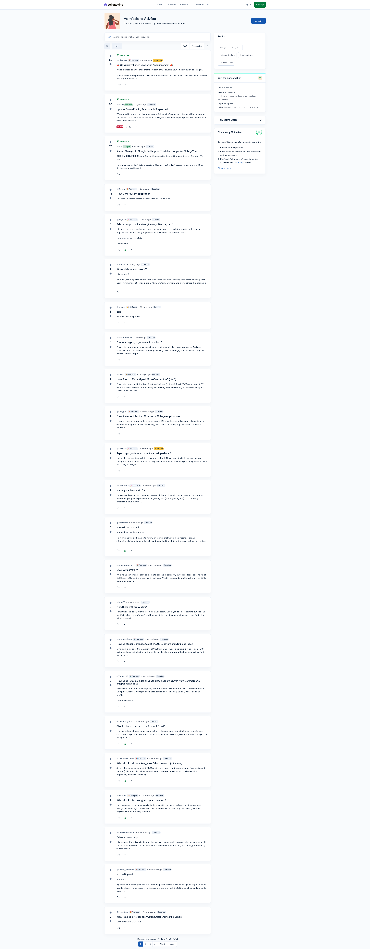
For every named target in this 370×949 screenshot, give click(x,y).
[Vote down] (110, 64)
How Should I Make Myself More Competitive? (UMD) (146, 379)
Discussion (197, 46)
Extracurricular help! (127, 837)
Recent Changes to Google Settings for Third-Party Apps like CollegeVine (156, 151)
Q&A (185, 46)
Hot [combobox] (116, 46)
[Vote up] (110, 56)
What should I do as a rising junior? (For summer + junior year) (149, 763)
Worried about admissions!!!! (132, 269)
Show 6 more (224, 168)
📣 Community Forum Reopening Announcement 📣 (144, 65)
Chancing (171, 4)
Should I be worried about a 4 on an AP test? (140, 726)
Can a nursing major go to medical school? (139, 342)
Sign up (260, 4)
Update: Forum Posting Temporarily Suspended (142, 109)
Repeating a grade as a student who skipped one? (143, 453)
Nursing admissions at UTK (130, 490)
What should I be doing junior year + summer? (141, 800)
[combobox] (207, 46)
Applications (246, 55)
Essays (223, 47)
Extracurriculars (227, 55)
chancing (238, 162)
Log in (248, 4)
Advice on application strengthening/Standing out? (144, 224)
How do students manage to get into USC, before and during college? (154, 644)
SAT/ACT (236, 47)
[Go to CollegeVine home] (113, 4)
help (118, 311)
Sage (159, 4)
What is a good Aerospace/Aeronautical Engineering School (149, 916)
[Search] (107, 46)
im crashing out (124, 874)
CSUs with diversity (127, 569)
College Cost (226, 62)
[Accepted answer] (125, 250)
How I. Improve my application (133, 193)
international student (127, 527)
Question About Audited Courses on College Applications (148, 416)
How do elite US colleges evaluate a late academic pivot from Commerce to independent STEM (158, 682)
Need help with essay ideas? (132, 607)
